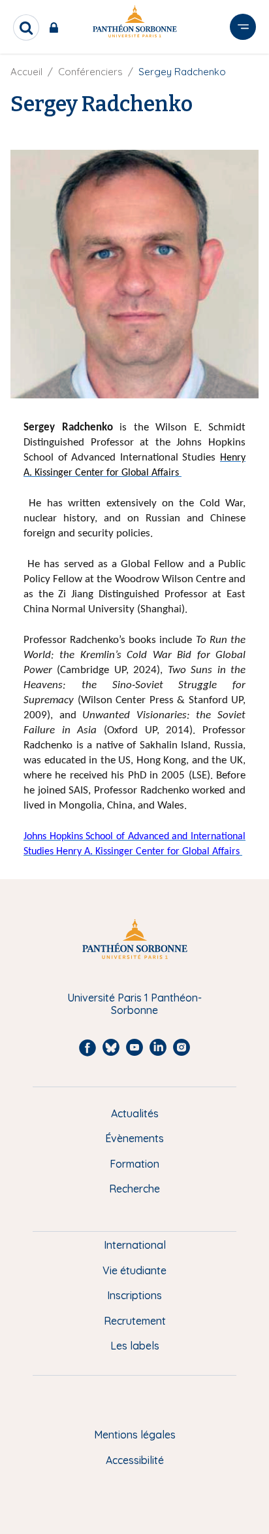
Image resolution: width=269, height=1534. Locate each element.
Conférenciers (90, 71)
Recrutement (135, 1321)
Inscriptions (134, 1295)
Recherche (134, 1188)
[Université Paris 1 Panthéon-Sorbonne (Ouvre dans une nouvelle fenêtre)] (134, 24)
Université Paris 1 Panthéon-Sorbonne (134, 1004)
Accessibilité (135, 1460)
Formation (134, 1164)
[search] (26, 27)
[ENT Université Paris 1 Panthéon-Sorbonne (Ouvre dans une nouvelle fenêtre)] (56, 27)
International (135, 1245)
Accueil (26, 71)
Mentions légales (135, 1434)
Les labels (134, 1345)
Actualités (135, 1113)
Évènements (134, 1138)
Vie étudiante (134, 1270)
